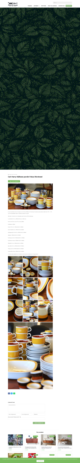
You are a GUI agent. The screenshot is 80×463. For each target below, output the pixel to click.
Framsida (30, 5)
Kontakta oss (61, 5)
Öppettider (43, 5)
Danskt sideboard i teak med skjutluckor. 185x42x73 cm (46, 448)
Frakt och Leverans (52, 5)
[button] (9, 393)
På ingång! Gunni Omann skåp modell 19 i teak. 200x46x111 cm (30, 448)
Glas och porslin (14, 174)
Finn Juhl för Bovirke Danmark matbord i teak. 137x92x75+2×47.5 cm (64, 448)
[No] (78, 460)
